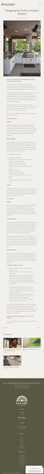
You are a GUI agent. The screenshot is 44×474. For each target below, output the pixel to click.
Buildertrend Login (22, 447)
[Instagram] (21, 417)
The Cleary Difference (22, 458)
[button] (42, 4)
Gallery (22, 463)
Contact (22, 465)
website (12, 322)
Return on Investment (22, 462)
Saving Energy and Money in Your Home (31, 349)
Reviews (22, 440)
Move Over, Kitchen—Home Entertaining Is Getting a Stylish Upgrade (11, 350)
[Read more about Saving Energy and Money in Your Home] (32, 342)
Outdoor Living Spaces (27, 113)
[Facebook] (19, 417)
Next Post (40, 327)
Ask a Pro (19, 18)
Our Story (22, 455)
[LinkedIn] (25, 417)
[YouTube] (23, 417)
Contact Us (22, 414)
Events (22, 444)
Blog (22, 437)
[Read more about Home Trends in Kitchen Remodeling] (12, 360)
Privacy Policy (22, 445)
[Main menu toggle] (39, 4)
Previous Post (4, 327)
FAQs (22, 442)
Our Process (22, 460)
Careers (22, 438)
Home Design (24, 18)
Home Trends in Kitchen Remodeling (11, 367)
